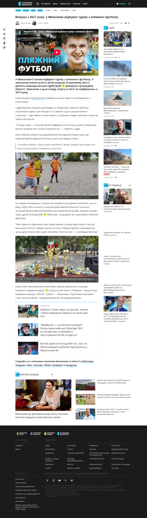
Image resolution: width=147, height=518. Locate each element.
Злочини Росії (95, 464)
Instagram (71, 365)
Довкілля (49, 453)
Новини (18, 446)
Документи (20, 498)
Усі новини (45, 4)
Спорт (85, 4)
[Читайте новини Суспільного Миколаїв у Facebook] (47, 480)
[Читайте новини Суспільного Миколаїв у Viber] (65, 480)
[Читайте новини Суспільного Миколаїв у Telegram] (71, 480)
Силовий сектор (96, 459)
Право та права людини (52, 460)
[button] (4, 29)
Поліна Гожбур (42, 23)
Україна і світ (65, 4)
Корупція (71, 446)
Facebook (57, 365)
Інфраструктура (118, 453)
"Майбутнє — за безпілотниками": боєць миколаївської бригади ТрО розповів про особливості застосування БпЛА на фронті (61, 330)
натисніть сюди (75, 494)
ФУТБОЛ (26, 10)
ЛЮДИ (40, 10)
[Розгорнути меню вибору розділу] (37, 3)
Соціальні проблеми (120, 464)
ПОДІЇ (33, 10)
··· (109, 3)
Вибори (92, 449)
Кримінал (93, 446)
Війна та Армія (73, 468)
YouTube (38, 365)
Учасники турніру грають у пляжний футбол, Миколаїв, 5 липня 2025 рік (52, 197)
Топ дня (47, 10)
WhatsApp (87, 361)
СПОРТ (18, 10)
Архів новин (20, 483)
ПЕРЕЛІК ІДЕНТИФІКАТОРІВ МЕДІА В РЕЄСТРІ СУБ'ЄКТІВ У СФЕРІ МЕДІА (27, 507)
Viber (29, 365)
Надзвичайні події (119, 449)
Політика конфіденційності (28, 494)
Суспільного (38, 98)
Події (55, 10)
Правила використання (26, 490)
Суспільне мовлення (24, 487)
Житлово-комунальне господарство (99, 454)
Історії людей (64, 10)
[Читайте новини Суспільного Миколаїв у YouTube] (59, 480)
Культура (76, 4)
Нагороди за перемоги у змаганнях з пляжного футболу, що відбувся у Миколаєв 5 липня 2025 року (55, 280)
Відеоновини (95, 468)
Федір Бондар (26, 23)
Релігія (70, 464)
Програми (19, 501)
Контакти (19, 479)
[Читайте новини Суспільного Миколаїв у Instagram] (53, 480)
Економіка (50, 449)
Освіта (70, 449)
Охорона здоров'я (75, 453)
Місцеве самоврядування (75, 460)
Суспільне (74, 492)
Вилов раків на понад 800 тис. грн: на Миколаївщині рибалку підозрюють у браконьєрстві (63, 347)
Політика (49, 464)
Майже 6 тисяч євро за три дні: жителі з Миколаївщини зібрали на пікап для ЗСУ (64, 313)
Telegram (20, 365)
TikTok (47, 365)
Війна (55, 4)
